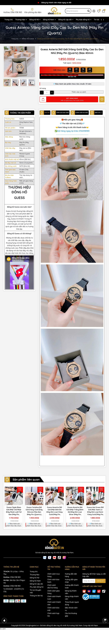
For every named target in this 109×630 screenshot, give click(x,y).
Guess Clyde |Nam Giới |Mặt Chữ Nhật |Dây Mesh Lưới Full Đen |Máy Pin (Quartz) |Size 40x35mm (14, 511)
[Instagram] (64, 557)
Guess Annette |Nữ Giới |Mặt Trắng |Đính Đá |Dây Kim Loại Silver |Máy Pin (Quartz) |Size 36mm (74, 511)
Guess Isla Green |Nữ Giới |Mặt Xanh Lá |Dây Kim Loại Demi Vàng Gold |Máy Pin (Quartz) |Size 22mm (95, 511)
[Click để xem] (19, 62)
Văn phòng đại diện (32, 12)
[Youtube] (54, 557)
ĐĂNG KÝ (100, 581)
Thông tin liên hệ (36, 596)
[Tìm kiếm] (88, 11)
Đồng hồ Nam (48, 20)
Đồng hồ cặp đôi (65, 20)
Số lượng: (43, 88)
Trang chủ (8, 20)
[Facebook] (49, 557)
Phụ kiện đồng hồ (83, 20)
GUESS (21, 119)
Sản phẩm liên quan (26, 479)
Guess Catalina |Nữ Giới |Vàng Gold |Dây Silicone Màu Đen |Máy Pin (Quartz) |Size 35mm (34, 511)
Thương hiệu (20, 20)
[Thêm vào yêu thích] (102, 99)
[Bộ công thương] (94, 597)
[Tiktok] (59, 557)
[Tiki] (94, 591)
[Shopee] (84, 591)
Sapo (96, 625)
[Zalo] (44, 557)
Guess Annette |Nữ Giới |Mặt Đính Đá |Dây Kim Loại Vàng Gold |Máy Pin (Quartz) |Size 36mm (54, 511)
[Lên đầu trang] (105, 614)
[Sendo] (99, 591)
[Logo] (54, 11)
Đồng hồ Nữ (34, 20)
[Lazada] (89, 591)
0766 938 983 (16, 12)
